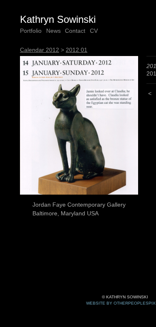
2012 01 (76, 49)
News (53, 30)
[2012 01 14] (79, 125)
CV (94, 30)
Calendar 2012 (39, 49)
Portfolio (31, 30)
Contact (75, 30)
